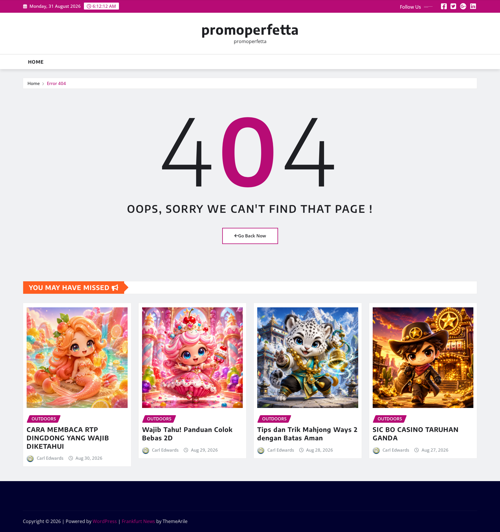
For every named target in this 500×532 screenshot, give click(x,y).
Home (36, 62)
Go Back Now (252, 236)
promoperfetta (250, 29)
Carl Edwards (50, 458)
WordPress (105, 521)
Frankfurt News (138, 521)
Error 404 (56, 83)
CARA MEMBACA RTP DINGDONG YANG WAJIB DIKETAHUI (68, 437)
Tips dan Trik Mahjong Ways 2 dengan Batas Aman (307, 433)
